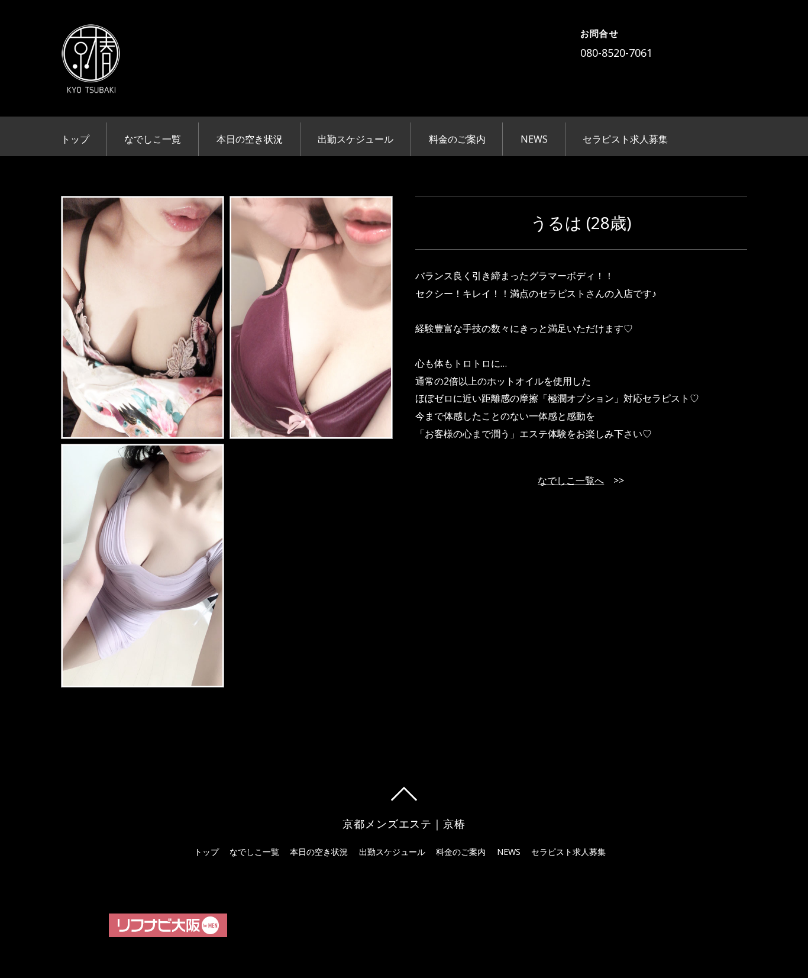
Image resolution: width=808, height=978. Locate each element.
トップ (75, 139)
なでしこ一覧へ (571, 480)
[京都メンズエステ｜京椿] (90, 85)
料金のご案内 (457, 139)
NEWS (534, 139)
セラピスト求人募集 (625, 139)
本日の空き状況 (249, 139)
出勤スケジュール (355, 139)
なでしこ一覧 (152, 139)
